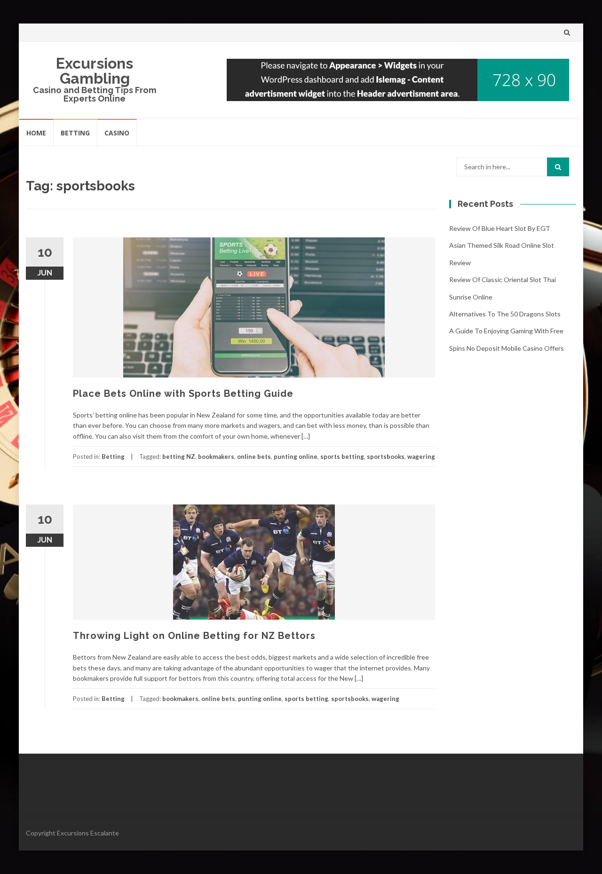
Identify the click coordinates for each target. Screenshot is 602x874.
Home (36, 132)
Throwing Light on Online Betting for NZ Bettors (194, 635)
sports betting (342, 456)
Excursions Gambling (94, 71)
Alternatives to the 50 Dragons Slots (505, 314)
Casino (116, 132)
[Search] (558, 166)
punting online (295, 456)
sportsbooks (385, 456)
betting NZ (178, 456)
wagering (421, 456)
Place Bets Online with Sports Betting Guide (183, 393)
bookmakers (216, 456)
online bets (254, 456)
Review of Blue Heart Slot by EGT (499, 228)
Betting (75, 132)
